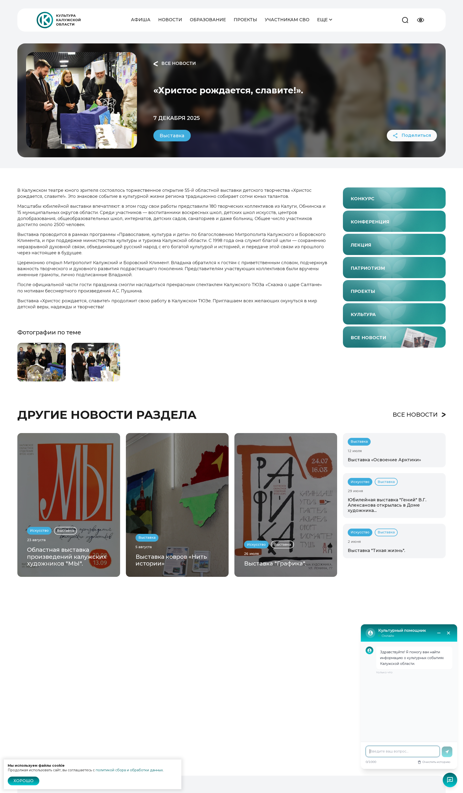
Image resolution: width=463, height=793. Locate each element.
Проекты (245, 19)
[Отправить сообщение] (447, 751)
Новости (170, 19)
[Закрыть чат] (448, 633)
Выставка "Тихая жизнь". (376, 550)
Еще (323, 19)
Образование (208, 19)
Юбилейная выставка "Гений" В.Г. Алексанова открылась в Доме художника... (387, 505)
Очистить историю (436, 762)
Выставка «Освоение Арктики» (384, 459)
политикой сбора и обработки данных (129, 770)
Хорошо (24, 781)
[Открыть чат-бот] (450, 780)
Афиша (140, 19)
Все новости (178, 63)
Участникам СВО (287, 19)
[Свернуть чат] (439, 633)
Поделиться (415, 135)
